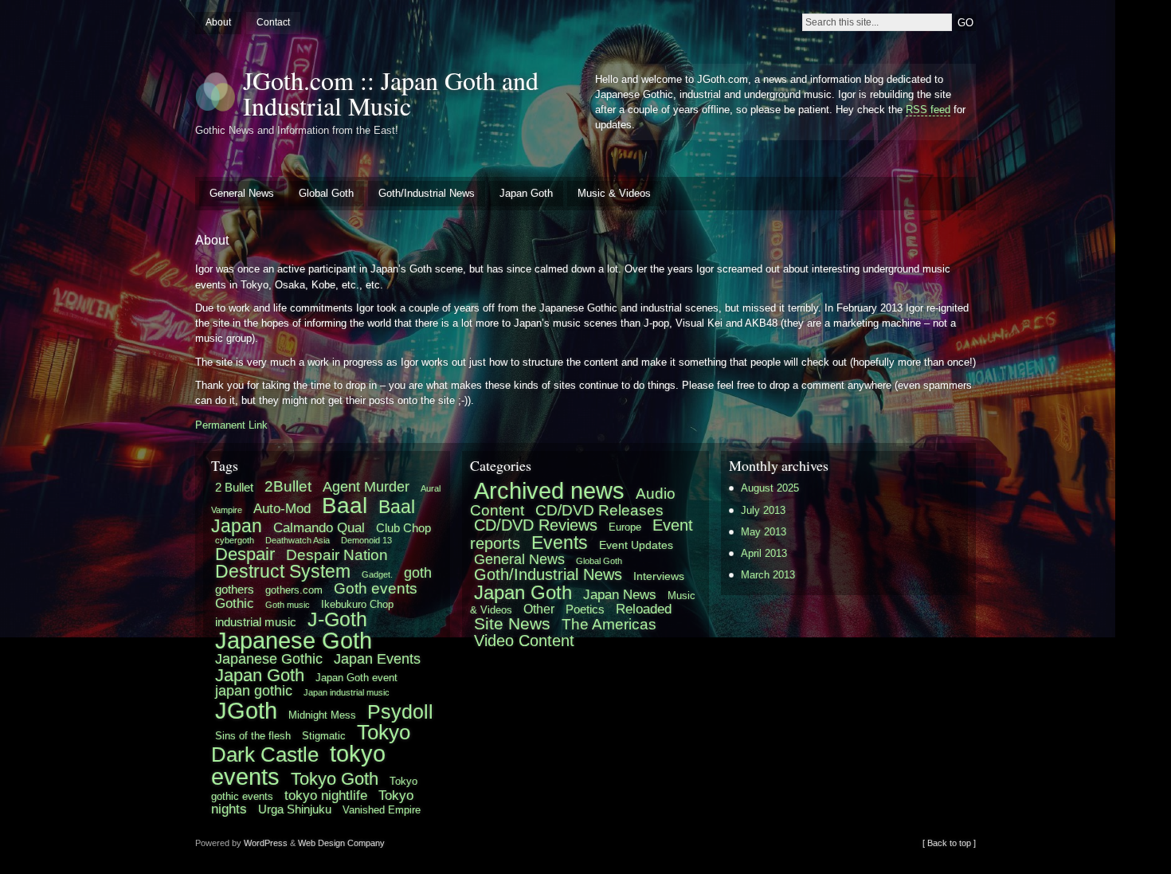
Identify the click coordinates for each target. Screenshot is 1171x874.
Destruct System (283, 572)
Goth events (375, 588)
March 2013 (768, 575)
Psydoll (400, 712)
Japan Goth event (356, 678)
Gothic (234, 603)
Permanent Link (231, 425)
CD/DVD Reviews (535, 525)
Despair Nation (337, 554)
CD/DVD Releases (599, 510)
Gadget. (377, 574)
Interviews (658, 576)
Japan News (619, 594)
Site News (512, 623)
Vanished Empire (382, 810)
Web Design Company (341, 843)
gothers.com (294, 590)
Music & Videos (614, 193)
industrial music (255, 622)
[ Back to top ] (949, 843)
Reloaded (644, 609)
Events (559, 542)
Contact (273, 22)
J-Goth (337, 619)
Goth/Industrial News (426, 193)
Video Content (524, 640)
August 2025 (770, 488)
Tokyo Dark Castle (310, 743)
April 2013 (764, 553)
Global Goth (326, 193)
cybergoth (234, 540)
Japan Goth (526, 193)
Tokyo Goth (334, 779)
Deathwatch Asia (297, 540)
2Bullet (287, 486)
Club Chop (403, 528)
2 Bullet (234, 487)
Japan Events (377, 659)
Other (538, 609)
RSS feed (928, 110)
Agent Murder (366, 487)
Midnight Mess (322, 715)
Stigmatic (324, 736)
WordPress (266, 843)
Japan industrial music (347, 692)
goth (418, 573)
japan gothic (253, 691)
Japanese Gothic (269, 659)
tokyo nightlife (325, 795)
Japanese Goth (293, 640)
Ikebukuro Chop (357, 604)
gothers (234, 589)
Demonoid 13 (366, 540)
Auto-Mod (282, 508)
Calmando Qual (319, 527)
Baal (344, 505)
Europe (625, 527)
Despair (245, 554)
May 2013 (763, 532)
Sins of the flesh (253, 736)
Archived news (549, 490)
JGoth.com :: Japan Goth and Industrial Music (391, 93)
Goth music (287, 604)
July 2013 (763, 510)
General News (242, 193)
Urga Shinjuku (294, 809)
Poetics (585, 609)
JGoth (246, 710)
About (218, 22)
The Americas (609, 624)
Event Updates (636, 545)
